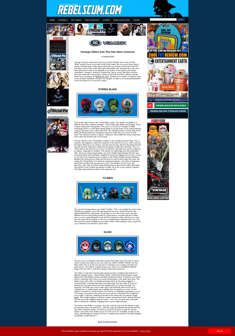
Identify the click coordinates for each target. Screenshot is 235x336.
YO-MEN (107, 178)
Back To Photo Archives (107, 322)
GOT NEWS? (76, 20)
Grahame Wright (108, 56)
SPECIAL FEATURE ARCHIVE (167, 100)
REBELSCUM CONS (121, 20)
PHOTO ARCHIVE (92, 20)
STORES (106, 20)
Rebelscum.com (101, 77)
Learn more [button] (145, 331)
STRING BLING (107, 89)
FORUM (136, 20)
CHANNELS (63, 20)
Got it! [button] (220, 331)
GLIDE (108, 232)
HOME (52, 20)
